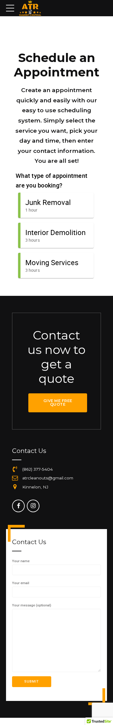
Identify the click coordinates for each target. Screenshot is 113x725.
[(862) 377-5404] (15, 469)
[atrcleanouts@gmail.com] (15, 478)
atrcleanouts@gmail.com (47, 478)
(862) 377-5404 (37, 469)
